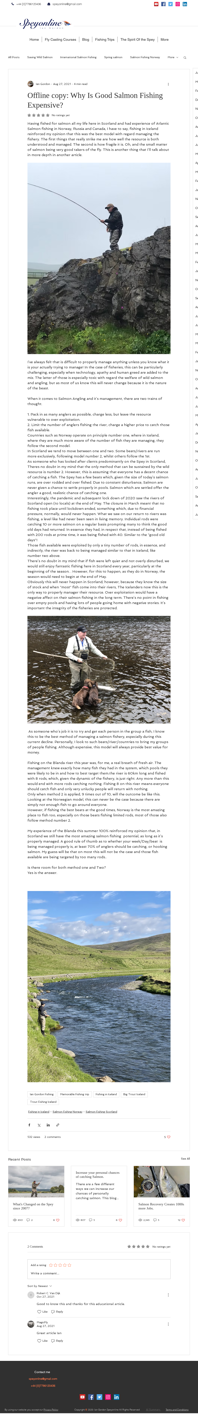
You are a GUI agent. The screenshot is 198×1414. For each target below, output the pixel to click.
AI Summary (153, 1409)
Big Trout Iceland (134, 1094)
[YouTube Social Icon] (156, 4)
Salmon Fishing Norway (145, 57)
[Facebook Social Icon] (163, 4)
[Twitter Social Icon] (170, 4)
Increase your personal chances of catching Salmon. (97, 1175)
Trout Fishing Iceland (43, 1101)
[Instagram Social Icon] (178, 4)
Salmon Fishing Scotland (101, 1111)
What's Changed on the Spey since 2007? (33, 1206)
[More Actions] (168, 1295)
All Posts (14, 57)
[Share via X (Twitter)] (39, 1125)
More (171, 57)
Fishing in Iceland (106, 1094)
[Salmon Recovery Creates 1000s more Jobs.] (162, 1181)
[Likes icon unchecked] (39, 1311)
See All (185, 1158)
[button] (185, 57)
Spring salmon (113, 57)
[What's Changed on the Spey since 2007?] (36, 1181)
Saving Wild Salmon (40, 57)
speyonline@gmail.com (67, 4)
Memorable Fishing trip (74, 1094)
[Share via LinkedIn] (48, 1125)
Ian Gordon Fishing (42, 1094)
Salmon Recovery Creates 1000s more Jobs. (161, 1206)
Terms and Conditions (177, 1409)
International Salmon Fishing (78, 57)
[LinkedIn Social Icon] (185, 4)
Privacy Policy (51, 1409)
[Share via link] (58, 1125)
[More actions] (168, 84)
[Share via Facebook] (29, 1125)
